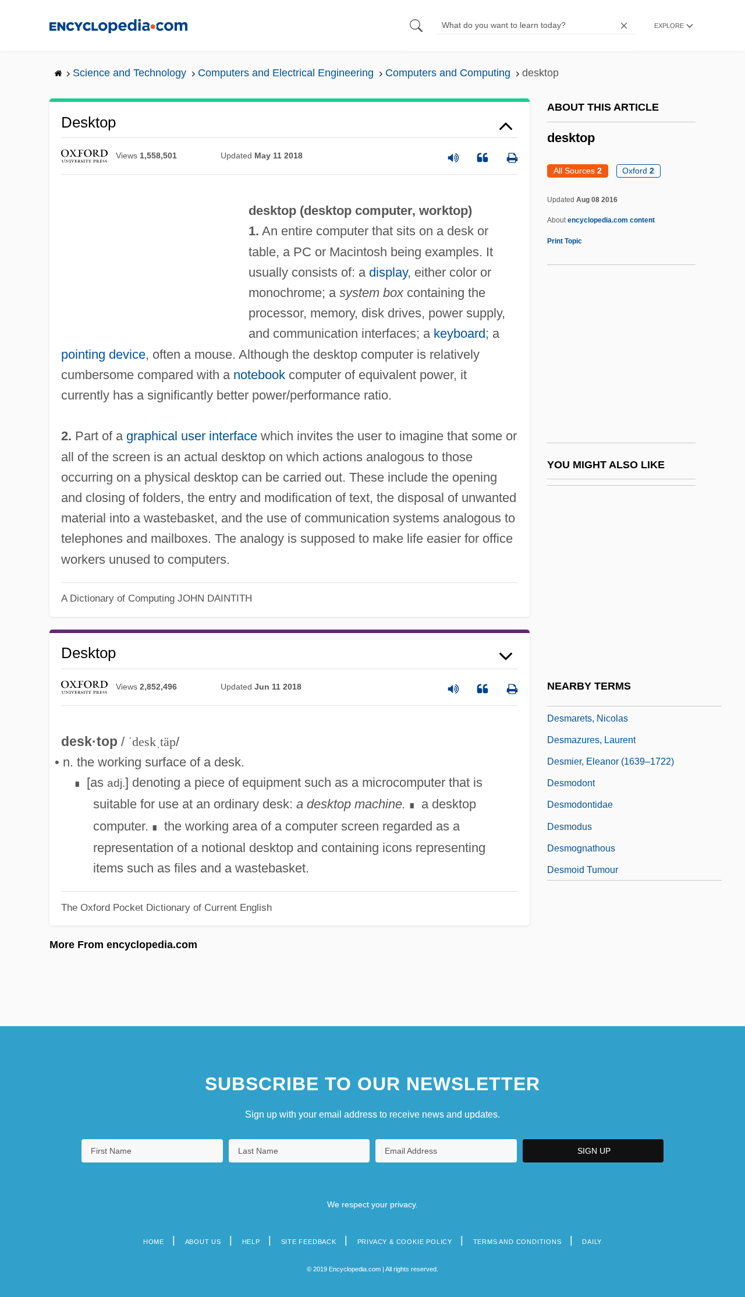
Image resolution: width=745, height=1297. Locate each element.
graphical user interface (191, 436)
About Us (203, 1241)
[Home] (118, 25)
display (388, 272)
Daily (592, 1241)
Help (251, 1241)
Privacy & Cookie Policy (404, 1241)
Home (153, 1241)
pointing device (103, 354)
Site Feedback (308, 1241)
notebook (259, 374)
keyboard (459, 333)
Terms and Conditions (517, 1241)
